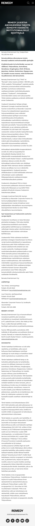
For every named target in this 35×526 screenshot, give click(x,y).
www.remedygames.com (9, 339)
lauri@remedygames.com (17, 299)
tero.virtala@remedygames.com (20, 290)
